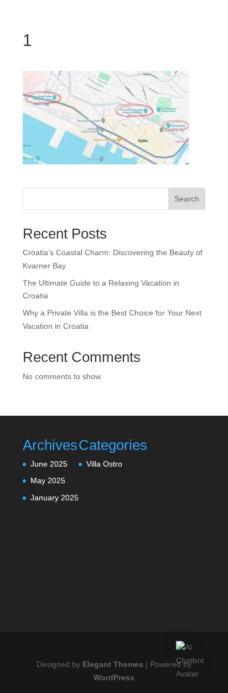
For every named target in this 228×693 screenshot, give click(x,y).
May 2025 (47, 480)
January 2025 (54, 497)
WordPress (114, 677)
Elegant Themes (112, 664)
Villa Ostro (104, 463)
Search (186, 198)
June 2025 (49, 463)
